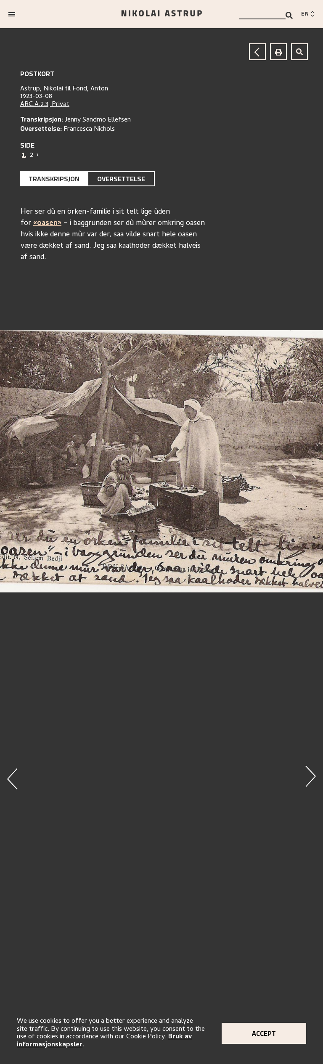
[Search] (289, 15)
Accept (264, 1033)
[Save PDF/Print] (278, 51)
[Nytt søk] (299, 51)
